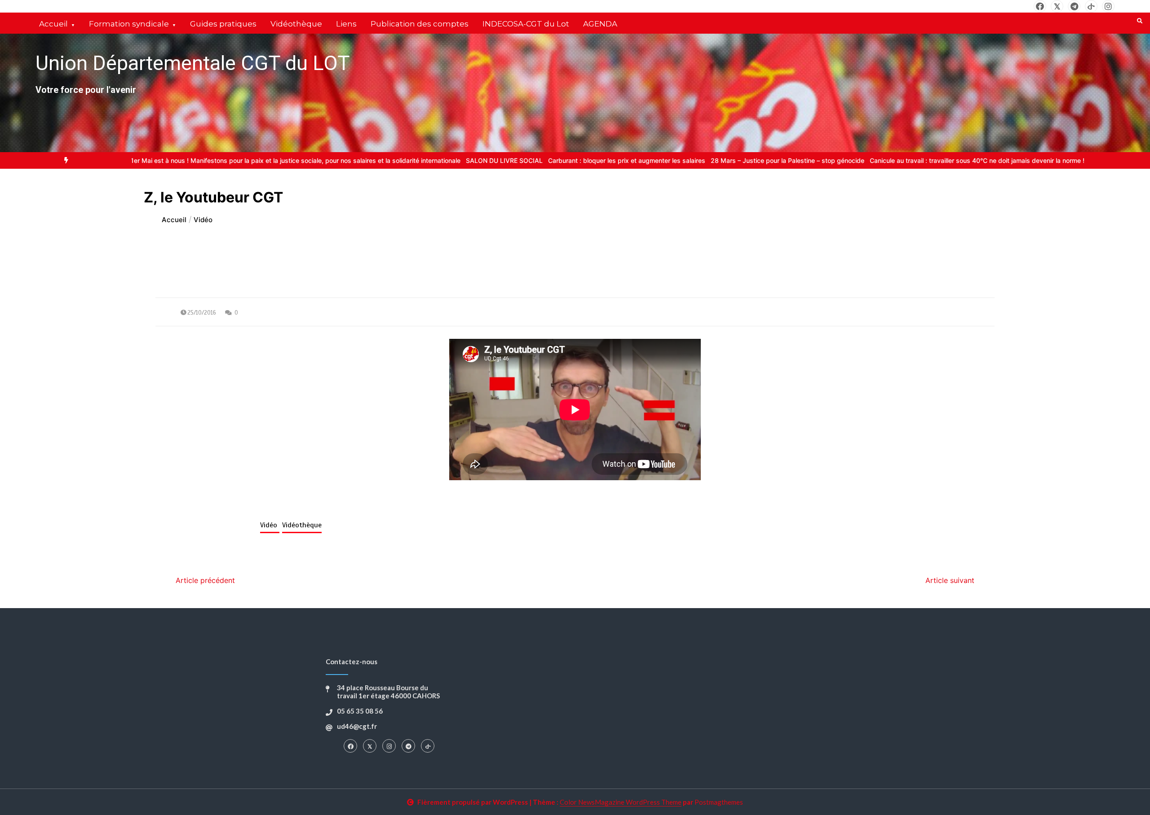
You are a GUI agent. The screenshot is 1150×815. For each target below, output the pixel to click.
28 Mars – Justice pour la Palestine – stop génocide (746, 160)
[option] (249, 160)
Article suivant (949, 580)
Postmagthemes (718, 802)
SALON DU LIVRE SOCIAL (462, 160)
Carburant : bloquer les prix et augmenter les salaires (584, 160)
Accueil (53, 23)
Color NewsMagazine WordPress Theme (620, 802)
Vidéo (269, 525)
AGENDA (600, 23)
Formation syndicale (129, 23)
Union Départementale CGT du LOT (192, 63)
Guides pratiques (223, 23)
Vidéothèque (296, 23)
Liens (346, 23)
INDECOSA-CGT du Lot (525, 23)
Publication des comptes (420, 23)
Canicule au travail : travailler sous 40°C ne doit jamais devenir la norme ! (935, 160)
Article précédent (205, 580)
